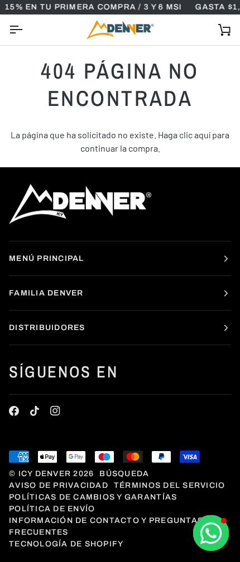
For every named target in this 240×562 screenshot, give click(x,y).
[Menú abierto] (25, 29)
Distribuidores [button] (47, 327)
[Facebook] (14, 411)
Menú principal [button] (46, 258)
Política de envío (52, 509)
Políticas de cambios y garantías (93, 497)
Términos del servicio (169, 485)
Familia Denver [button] (46, 293)
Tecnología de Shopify (66, 544)
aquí (202, 134)
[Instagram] (55, 411)
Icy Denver (44, 473)
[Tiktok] (34, 411)
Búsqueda (124, 473)
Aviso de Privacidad (58, 485)
